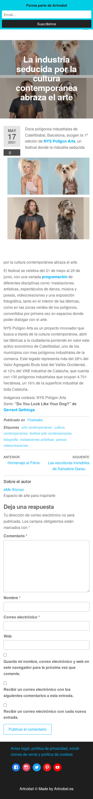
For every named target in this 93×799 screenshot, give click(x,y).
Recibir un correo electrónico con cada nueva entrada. (45, 714)
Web (8, 636)
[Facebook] (16, 767)
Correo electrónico (22, 617)
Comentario (15, 535)
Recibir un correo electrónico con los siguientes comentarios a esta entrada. (38, 692)
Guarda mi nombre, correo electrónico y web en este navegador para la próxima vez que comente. (46, 667)
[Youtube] (57, 767)
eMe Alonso (14, 489)
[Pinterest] (47, 767)
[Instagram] (26, 767)
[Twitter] (36, 767)
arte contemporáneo (36, 427)
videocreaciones (16, 445)
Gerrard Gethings (19, 409)
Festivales (35, 419)
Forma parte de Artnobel (46, 5)
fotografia (11, 439)
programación (55, 276)
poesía (61, 439)
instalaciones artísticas (37, 439)
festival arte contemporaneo (51, 433)
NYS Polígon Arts (59, 141)
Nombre (12, 597)
